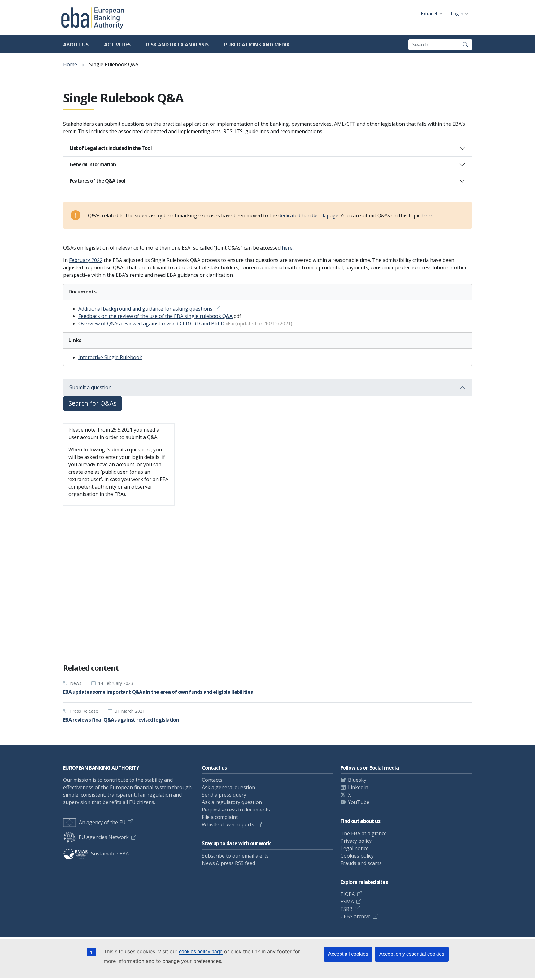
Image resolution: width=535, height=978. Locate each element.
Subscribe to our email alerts (235, 855)
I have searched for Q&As (165, 642)
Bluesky (357, 779)
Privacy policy (356, 840)
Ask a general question (228, 787)
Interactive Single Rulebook (110, 357)
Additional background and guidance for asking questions (145, 308)
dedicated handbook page (308, 215)
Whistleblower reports (228, 824)
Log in (457, 13)
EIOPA (348, 894)
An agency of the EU (102, 822)
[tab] (267, 148)
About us (76, 44)
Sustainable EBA (110, 853)
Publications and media (257, 44)
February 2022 (85, 260)
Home (70, 64)
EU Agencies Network (104, 837)
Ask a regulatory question (232, 802)
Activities (117, 44)
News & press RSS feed (228, 863)
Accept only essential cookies (411, 954)
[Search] (465, 44)
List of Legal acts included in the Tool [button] (111, 148)
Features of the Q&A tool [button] (97, 180)
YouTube (358, 802)
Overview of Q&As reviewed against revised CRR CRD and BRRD (151, 323)
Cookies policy (357, 855)
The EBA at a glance (364, 833)
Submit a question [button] (90, 387)
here (426, 215)
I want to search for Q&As (97, 642)
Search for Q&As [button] (92, 403)
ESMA (347, 901)
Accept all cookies (348, 954)
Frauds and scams (361, 863)
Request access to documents (236, 809)
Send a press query (224, 794)
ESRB (347, 909)
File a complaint (220, 817)
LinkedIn (358, 787)
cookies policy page (201, 951)
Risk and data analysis (177, 44)
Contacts (212, 779)
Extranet (429, 13)
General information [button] (93, 164)
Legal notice (355, 848)
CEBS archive (356, 916)
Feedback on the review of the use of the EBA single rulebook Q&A (155, 316)
